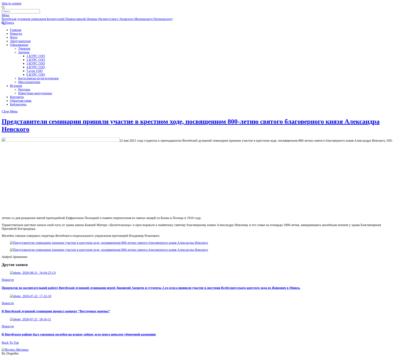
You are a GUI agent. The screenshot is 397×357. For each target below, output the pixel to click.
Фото (13, 37)
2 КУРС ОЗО (35, 59)
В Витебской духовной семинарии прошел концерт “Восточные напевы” (56, 311)
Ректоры (24, 89)
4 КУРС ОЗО (35, 67)
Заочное (24, 52)
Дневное (24, 48)
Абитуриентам (20, 41)
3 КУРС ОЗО (35, 63)
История (16, 85)
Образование (19, 45)
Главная (15, 30)
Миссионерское (29, 82)
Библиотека (18, 104)
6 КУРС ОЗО (35, 74)
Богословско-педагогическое (38, 78)
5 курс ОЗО (34, 71)
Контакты (17, 97)
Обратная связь (20, 100)
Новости (16, 33)
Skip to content (11, 3)
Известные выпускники (35, 93)
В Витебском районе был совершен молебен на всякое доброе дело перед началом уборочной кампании (79, 334)
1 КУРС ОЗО (35, 56)
